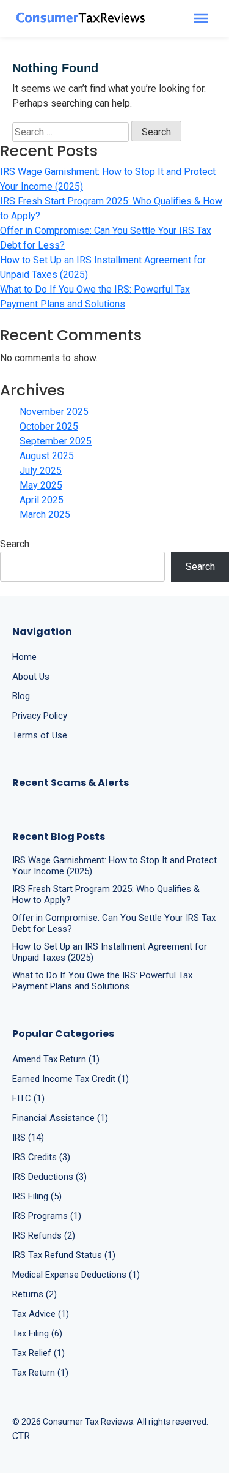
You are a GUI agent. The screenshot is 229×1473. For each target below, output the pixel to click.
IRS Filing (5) (37, 1196)
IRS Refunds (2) (43, 1235)
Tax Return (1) (40, 1372)
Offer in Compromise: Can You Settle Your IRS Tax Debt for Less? (105, 238)
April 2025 (42, 500)
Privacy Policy (39, 715)
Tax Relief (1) (38, 1353)
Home (24, 656)
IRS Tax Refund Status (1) (63, 1255)
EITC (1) (28, 1098)
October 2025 (49, 426)
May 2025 (41, 485)
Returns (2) (34, 1294)
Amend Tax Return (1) (56, 1059)
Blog (21, 696)
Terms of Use (39, 735)
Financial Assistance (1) (60, 1117)
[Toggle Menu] (201, 18)
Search (14, 544)
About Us (30, 676)
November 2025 (54, 412)
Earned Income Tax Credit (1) (70, 1078)
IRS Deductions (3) (49, 1176)
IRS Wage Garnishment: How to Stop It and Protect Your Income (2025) (108, 179)
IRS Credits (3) (41, 1157)
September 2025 (56, 441)
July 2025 (41, 470)
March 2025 (45, 514)
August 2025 (47, 456)
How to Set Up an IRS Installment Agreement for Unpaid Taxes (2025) (103, 267)
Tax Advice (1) (40, 1313)
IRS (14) (28, 1137)
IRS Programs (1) (46, 1215)
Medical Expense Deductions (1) (76, 1274)
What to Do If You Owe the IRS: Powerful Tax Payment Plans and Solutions (95, 296)
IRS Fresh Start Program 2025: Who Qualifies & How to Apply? (111, 208)
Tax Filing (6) (37, 1333)
